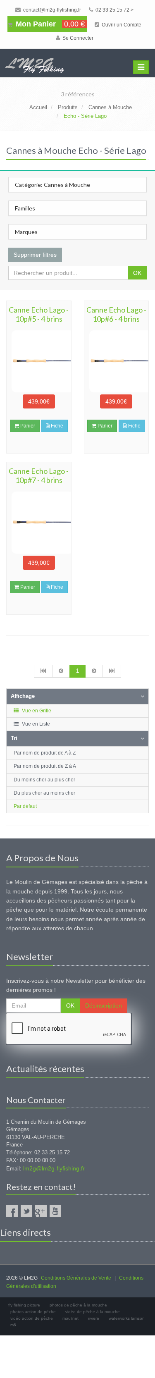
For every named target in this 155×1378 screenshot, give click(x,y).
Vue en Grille (36, 711)
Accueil (38, 107)
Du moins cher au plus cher (44, 780)
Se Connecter (77, 38)
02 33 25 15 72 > (114, 10)
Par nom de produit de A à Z (45, 753)
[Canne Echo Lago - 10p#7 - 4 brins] (39, 523)
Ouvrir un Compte (120, 25)
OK (137, 273)
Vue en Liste (35, 724)
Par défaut (25, 806)
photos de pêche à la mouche (78, 1305)
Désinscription (103, 1005)
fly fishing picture (24, 1305)
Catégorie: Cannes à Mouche (52, 184)
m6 (13, 1325)
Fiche (56, 426)
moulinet (70, 1318)
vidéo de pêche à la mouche (92, 1311)
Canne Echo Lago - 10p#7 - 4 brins (39, 475)
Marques (26, 231)
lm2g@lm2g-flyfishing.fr (54, 1168)
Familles (25, 208)
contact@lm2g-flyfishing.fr (51, 10)
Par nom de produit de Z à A (45, 766)
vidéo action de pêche (31, 1318)
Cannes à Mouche (110, 107)
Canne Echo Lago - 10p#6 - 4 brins (116, 314)
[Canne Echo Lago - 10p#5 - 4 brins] (39, 361)
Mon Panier (49, 24)
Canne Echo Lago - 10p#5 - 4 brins (39, 314)
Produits (68, 107)
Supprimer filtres (35, 254)
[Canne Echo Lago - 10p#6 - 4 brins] (116, 361)
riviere (93, 1318)
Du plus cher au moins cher (44, 793)
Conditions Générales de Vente (76, 1278)
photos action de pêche (33, 1311)
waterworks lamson (127, 1318)
